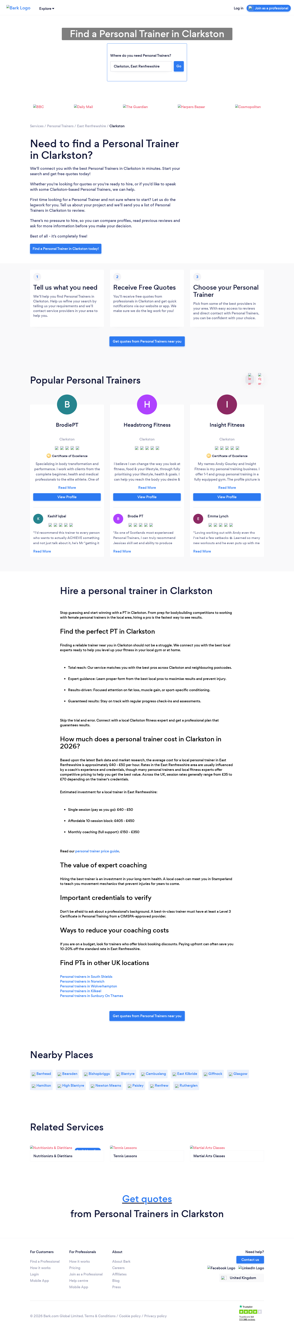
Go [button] (178, 66)
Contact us (250, 1259)
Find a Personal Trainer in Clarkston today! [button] (66, 248)
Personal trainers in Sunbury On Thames (91, 995)
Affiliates (119, 1274)
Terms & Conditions (100, 1316)
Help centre (78, 1280)
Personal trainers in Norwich (82, 981)
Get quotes (147, 1199)
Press (116, 1287)
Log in (238, 8)
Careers (118, 1267)
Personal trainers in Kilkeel (80, 991)
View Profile (67, 497)
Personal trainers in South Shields (86, 976)
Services (37, 126)
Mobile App (39, 1280)
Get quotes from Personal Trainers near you (147, 341)
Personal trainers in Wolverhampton (88, 986)
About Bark (121, 1261)
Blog (116, 1280)
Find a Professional (45, 1261)
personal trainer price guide (97, 851)
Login (34, 1274)
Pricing (74, 1267)
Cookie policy (130, 1316)
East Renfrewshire (91, 126)
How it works (40, 1267)
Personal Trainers (60, 126)
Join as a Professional (86, 1274)
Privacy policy (155, 1316)
